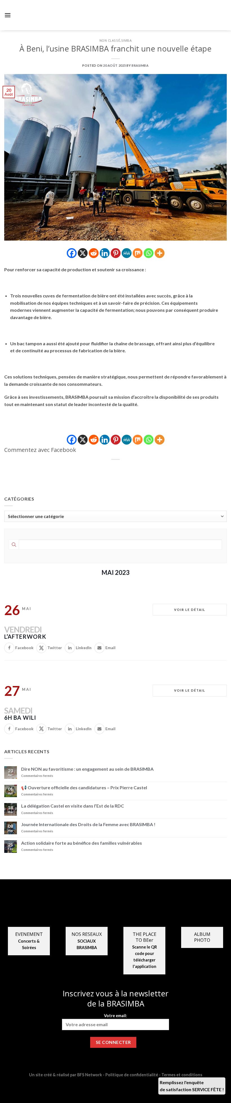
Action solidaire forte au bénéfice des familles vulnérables (81, 843)
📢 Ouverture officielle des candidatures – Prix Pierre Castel (84, 787)
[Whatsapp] (149, 253)
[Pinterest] (116, 253)
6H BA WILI (20, 717)
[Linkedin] (105, 253)
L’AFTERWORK (25, 636)
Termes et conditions (181, 1074)
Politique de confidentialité (131, 1074)
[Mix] (138, 253)
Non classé (109, 40)
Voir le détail (189, 609)
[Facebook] (72, 253)
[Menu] (7, 15)
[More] (160, 253)
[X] (83, 253)
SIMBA (126, 40)
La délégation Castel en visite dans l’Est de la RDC (72, 805)
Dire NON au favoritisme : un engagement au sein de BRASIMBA (87, 769)
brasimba (140, 65)
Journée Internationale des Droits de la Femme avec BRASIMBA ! (88, 824)
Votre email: (115, 1015)
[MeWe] (127, 253)
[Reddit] (94, 253)
